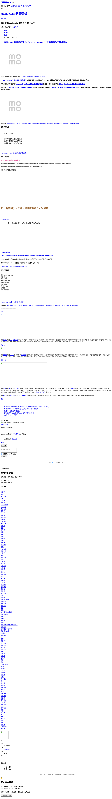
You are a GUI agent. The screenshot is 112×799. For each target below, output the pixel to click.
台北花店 (3, 647)
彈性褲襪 (3, 679)
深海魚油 (3, 593)
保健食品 (3, 585)
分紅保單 (3, 601)
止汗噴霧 (3, 517)
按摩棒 (3, 689)
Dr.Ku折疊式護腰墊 (7, 612)
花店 (2, 639)
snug (2, 311)
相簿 (5, 30)
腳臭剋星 (15, 340)
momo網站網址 (5, 252)
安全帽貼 (3, 509)
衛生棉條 (3, 700)
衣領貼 (3, 492)
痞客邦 (15, 434)
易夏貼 (3, 511)
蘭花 (2, 610)
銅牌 (2, 660)
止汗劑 (3, 515)
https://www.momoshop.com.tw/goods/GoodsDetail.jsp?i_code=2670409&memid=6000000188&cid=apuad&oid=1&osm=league (43, 123)
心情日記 (15, 27)
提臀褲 (3, 728)
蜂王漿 (3, 589)
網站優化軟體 (5, 631)
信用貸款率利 (5, 219)
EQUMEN (4, 726)
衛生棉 (5, 395)
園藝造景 (3, 604)
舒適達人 (12, 395)
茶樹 (2, 714)
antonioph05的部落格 (14, 13)
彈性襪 (3, 675)
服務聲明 (72, 774)
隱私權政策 (66, 774)
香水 (2, 716)
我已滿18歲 (4, 795)
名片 (5, 35)
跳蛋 (2, 691)
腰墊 (2, 618)
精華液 (3, 712)
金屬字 (3, 662)
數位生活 (14, 439)
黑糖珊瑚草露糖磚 (6, 629)
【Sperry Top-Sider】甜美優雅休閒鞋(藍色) (34, 76)
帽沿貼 (3, 494)
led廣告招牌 (4, 664)
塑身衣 (3, 345)
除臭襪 (5, 340)
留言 (18, 434)
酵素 (2, 595)
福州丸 (3, 542)
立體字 (3, 658)
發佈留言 (3, 456)
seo (2, 706)
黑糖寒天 (3, 627)
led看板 (3, 672)
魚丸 (2, 536)
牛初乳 (3, 591)
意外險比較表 (5, 599)
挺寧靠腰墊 (4, 614)
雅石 (2, 608)
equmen (12, 355)
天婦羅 (3, 538)
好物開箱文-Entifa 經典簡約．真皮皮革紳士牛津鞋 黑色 (21, 409)
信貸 (2, 399)
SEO (2, 637)
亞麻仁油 (3, 587)
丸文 (5, 360)
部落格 (6, 33)
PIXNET (43, 774)
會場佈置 (3, 645)
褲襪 (2, 677)
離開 (10, 795)
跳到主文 (3, 18)
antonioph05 (4, 424)
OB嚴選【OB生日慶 (10, 415)
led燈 (2, 666)
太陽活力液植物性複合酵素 (9, 625)
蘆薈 (2, 710)
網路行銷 (3, 704)
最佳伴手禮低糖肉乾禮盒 (12, 411)
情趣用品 (3, 687)
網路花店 (3, 641)
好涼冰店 (3, 507)
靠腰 (2, 616)
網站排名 (3, 635)
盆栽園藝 (3, 606)
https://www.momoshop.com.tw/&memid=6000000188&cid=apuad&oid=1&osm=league (27, 255)
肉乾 (2, 534)
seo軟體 (3, 633)
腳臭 (2, 498)
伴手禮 (42, 392)
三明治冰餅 (4, 505)
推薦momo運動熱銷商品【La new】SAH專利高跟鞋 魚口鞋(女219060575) (26, 406)
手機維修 (3, 696)
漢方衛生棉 (25, 395)
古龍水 (3, 718)
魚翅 (2, 547)
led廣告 (3, 668)
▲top (2, 442)
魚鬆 (2, 360)
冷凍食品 (3, 545)
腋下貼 (3, 513)
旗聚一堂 (3, 524)
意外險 (3, 597)
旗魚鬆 (73, 388)
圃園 (2, 720)
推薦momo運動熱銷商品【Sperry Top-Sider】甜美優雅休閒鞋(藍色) (35, 42)
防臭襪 (3, 502)
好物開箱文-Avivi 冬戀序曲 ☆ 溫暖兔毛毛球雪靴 (19, 413)
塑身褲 (3, 725)
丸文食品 (16, 388)
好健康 (3, 582)
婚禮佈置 (3, 643)
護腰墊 (3, 620)
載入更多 (3, 445)
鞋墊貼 (3, 519)
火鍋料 (3, 540)
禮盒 (37, 392)
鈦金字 (3, 670)
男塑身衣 (23, 355)
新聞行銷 (3, 708)
